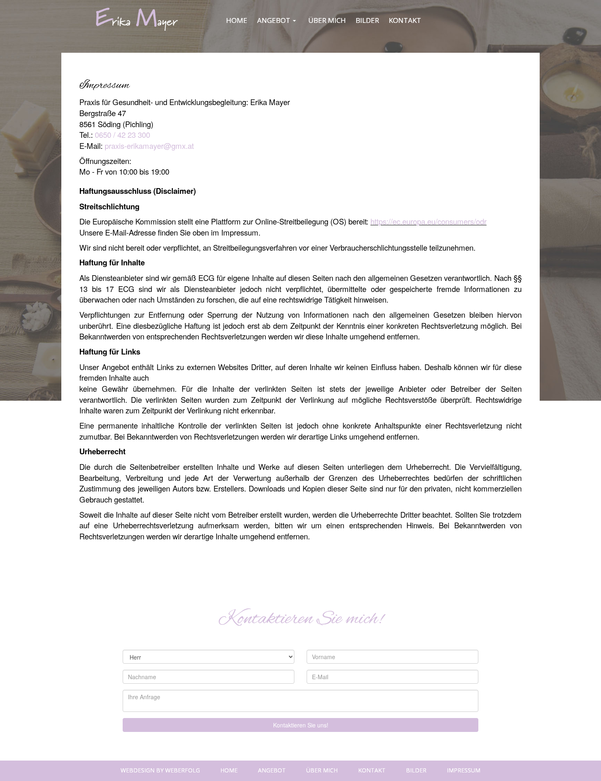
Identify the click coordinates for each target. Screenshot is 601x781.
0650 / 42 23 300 (123, 134)
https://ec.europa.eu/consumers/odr (428, 221)
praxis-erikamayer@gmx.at (149, 145)
